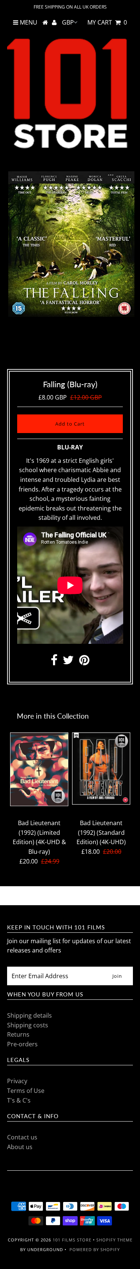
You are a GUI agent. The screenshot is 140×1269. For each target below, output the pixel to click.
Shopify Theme (114, 1240)
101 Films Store (72, 1240)
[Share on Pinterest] (84, 662)
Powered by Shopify (94, 1249)
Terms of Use (25, 1091)
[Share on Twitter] (68, 662)
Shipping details (29, 1015)
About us (19, 1147)
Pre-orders (22, 1044)
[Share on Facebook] (54, 662)
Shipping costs (27, 1025)
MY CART (107, 22)
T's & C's (19, 1100)
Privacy (17, 1081)
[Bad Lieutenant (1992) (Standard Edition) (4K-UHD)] (101, 768)
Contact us (22, 1137)
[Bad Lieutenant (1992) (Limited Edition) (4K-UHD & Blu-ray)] (39, 769)
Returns (18, 1034)
